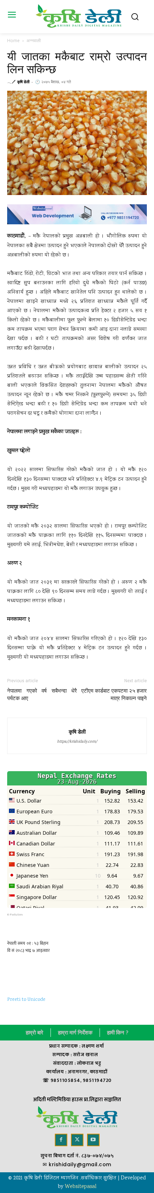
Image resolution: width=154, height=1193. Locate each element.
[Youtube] (93, 1140)
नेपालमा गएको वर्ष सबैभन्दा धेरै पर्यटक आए (42, 695)
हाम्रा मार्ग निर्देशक (75, 1032)
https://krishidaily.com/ (77, 742)
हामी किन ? (117, 1032)
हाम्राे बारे (34, 1032)
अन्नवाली (34, 41)
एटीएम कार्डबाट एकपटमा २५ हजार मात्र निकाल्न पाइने (114, 695)
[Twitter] (77, 1140)
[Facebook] (61, 1140)
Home (13, 41)
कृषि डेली (23, 81)
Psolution (16, 915)
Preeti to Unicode (26, 999)
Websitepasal (80, 1187)
